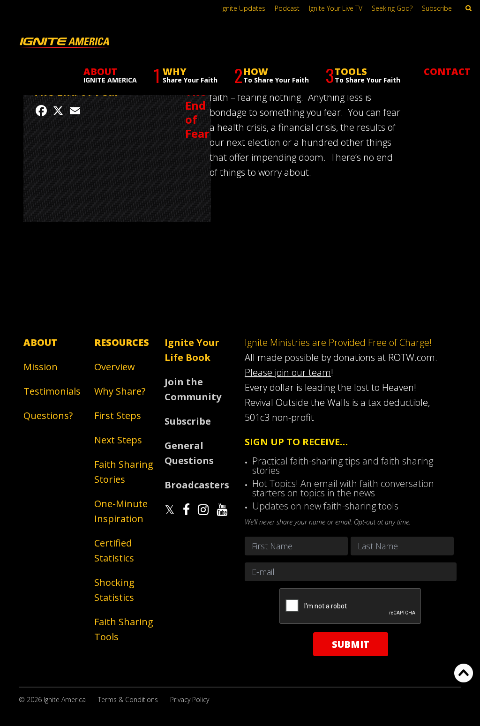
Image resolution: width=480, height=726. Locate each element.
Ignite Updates (243, 8)
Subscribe (437, 8)
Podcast (287, 8)
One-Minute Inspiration (121, 511)
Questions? (48, 415)
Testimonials (52, 391)
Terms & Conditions (128, 699)
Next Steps (118, 440)
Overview (114, 366)
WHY (185, 75)
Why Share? (119, 391)
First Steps (117, 415)
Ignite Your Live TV (335, 8)
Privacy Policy (189, 699)
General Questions (189, 453)
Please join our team (288, 372)
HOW (271, 75)
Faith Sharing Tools (123, 629)
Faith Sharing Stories (123, 472)
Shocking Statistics (114, 590)
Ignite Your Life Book (192, 350)
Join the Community (193, 389)
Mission (40, 366)
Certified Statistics (114, 550)
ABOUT (110, 74)
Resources (121, 342)
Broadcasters (196, 485)
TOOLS (362, 75)
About (40, 342)
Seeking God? (392, 8)
